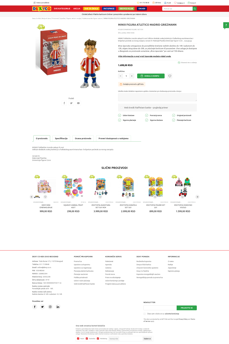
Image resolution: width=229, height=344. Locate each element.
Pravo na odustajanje (113, 277)
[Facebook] (64, 103)
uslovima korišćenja (172, 314)
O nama (171, 261)
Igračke (62, 18)
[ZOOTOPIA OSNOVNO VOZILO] (183, 187)
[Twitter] (42, 306)
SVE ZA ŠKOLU (91, 9)
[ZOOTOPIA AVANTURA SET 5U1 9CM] (101, 187)
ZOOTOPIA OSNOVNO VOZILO (183, 206)
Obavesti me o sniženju (189, 62)
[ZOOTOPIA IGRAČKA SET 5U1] (128, 187)
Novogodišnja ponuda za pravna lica (150, 277)
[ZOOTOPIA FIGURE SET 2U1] (156, 187)
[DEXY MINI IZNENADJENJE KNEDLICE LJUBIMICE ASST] (46, 187)
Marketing (103, 338)
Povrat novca (110, 274)
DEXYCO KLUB (126, 9)
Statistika (92, 338)
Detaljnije (188, 41)
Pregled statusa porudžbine (115, 284)
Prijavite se (187, 308)
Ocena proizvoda (83, 138)
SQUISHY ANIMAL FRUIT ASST (73, 206)
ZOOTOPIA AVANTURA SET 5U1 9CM (100, 206)
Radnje (170, 265)
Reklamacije (109, 271)
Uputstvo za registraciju (82, 268)
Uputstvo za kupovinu (82, 265)
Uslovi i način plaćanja (82, 281)
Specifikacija (61, 138)
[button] (169, 76)
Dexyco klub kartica (144, 265)
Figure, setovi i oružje (74, 18)
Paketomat (109, 261)
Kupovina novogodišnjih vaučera (148, 274)
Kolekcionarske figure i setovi (92, 18)
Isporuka (108, 265)
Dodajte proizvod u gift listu (133, 84)
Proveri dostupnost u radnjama (113, 138)
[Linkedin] (58, 306)
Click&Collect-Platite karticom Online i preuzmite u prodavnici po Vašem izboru (114, 14)
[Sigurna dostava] (146, 120)
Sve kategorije (62, 9)
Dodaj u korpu (152, 76)
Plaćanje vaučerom (81, 274)
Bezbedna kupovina (144, 261)
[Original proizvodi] (173, 115)
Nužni (82, 338)
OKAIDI (141, 9)
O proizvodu (42, 138)
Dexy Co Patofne (143, 271)
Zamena (108, 268)
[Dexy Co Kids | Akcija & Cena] (41, 8)
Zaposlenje (172, 268)
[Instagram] (50, 306)
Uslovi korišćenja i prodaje (114, 281)
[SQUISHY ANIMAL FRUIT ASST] (73, 187)
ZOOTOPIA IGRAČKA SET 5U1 (128, 206)
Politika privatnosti (81, 277)
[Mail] (78, 103)
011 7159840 (44, 264)
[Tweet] (71, 103)
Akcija (76, 9)
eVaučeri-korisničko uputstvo (147, 268)
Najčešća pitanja (174, 271)
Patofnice (109, 9)
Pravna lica (78, 261)
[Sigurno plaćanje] (119, 120)
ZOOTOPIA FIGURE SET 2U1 (155, 206)
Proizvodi (55, 18)
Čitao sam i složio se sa (163, 314)
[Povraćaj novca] (146, 115)
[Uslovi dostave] (119, 115)
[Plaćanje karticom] (173, 120)
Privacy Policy (183, 319)
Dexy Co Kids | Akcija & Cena (41, 18)
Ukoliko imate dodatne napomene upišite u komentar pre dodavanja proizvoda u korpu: (150, 91)
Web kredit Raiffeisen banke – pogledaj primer (146, 107)
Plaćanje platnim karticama (83, 271)
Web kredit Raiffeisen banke (84, 284)
